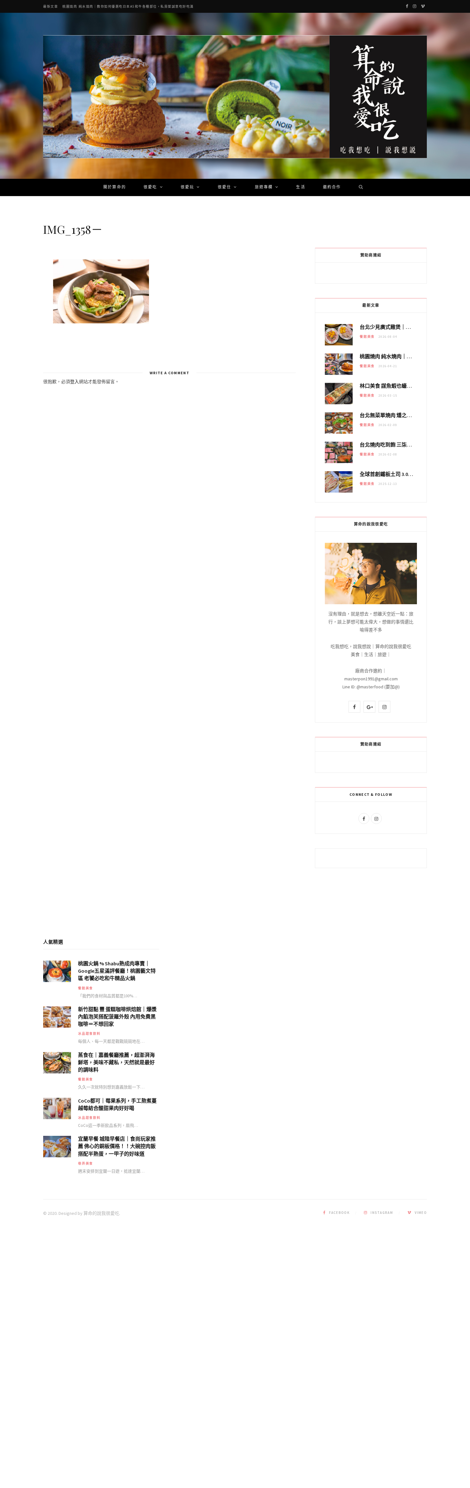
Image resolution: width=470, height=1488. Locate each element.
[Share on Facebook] (19, 283)
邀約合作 (332, 187)
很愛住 (224, 187)
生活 (300, 187)
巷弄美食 (85, 1163)
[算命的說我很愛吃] (235, 96)
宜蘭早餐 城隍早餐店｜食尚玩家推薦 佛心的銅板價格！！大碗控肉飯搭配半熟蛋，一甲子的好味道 (117, 1146)
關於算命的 (114, 187)
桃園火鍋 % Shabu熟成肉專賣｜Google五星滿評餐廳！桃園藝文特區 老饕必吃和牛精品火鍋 (117, 970)
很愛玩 (187, 187)
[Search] (359, 187)
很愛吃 (150, 187)
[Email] (19, 299)
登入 (74, 381)
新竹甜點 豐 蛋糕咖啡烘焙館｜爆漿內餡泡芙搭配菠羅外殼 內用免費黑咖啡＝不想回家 (117, 1016)
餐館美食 (367, 337)
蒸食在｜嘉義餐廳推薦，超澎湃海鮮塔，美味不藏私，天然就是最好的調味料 (116, 1062)
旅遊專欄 (264, 187)
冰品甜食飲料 (89, 1034)
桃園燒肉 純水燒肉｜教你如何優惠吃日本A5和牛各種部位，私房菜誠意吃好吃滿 (128, 6)
